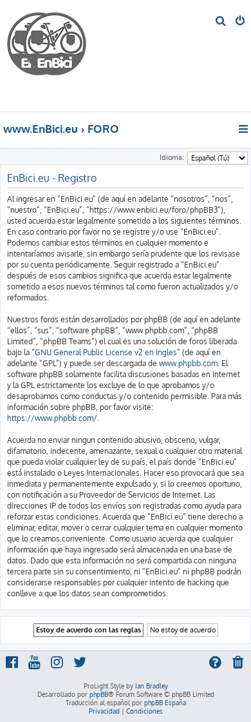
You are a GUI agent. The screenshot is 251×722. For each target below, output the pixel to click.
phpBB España (165, 703)
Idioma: (172, 157)
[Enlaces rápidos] (244, 129)
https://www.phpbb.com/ (52, 418)
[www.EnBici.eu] (54, 55)
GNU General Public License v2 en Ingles (106, 352)
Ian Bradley (151, 686)
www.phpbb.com (188, 363)
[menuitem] (221, 22)
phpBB (98, 694)
